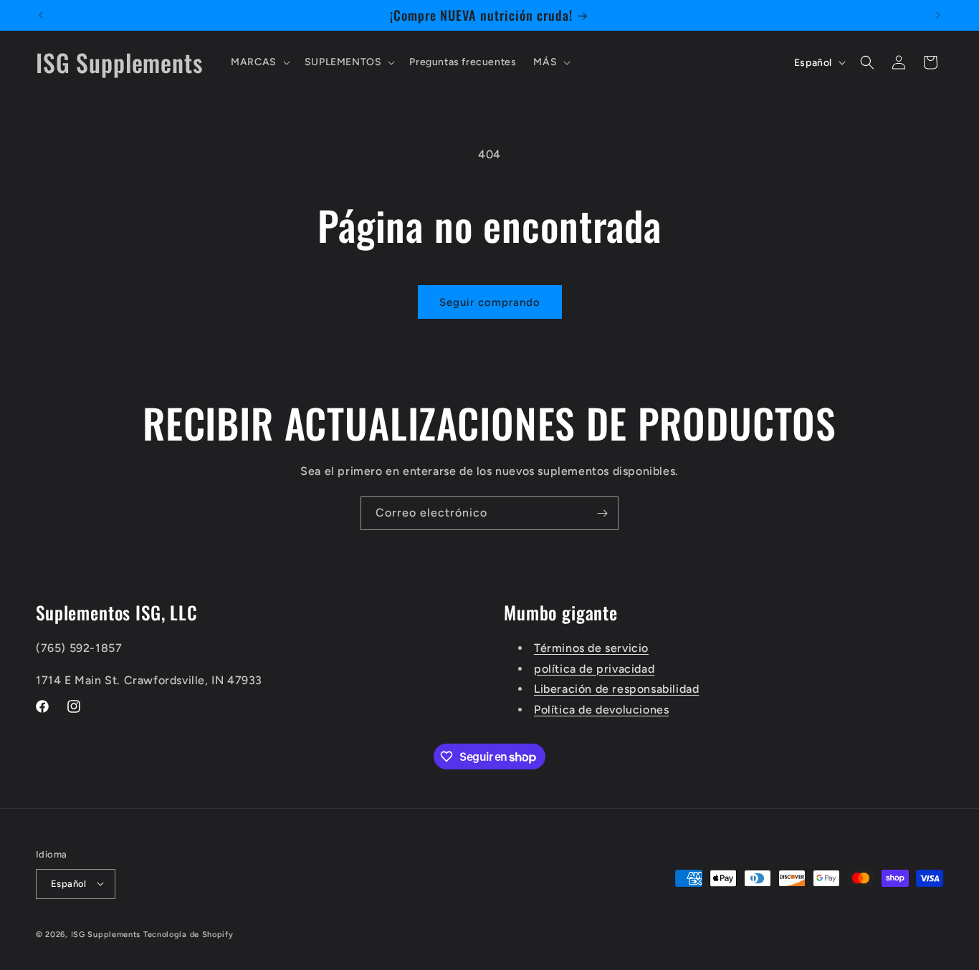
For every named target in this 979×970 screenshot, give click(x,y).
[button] (259, 62)
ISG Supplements (106, 933)
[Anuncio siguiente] (938, 15)
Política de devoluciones (601, 709)
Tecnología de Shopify (188, 933)
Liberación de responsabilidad (616, 689)
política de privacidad (594, 668)
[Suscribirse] (602, 513)
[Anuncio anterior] (41, 15)
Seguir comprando (489, 302)
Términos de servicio (591, 647)
